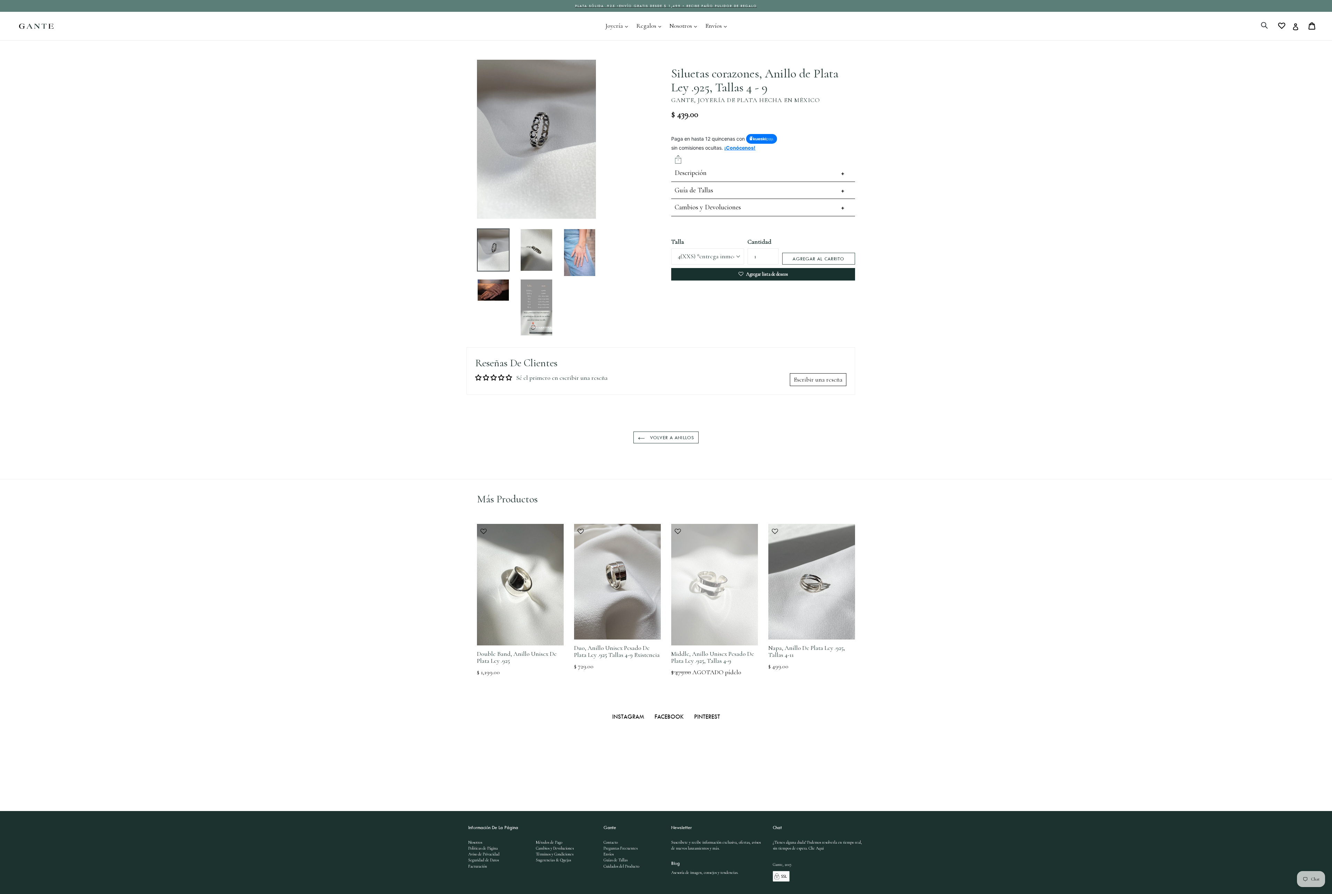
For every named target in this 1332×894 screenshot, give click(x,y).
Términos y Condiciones (554, 854)
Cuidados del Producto (621, 866)
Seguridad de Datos (483, 860)
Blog (675, 863)
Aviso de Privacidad (484, 854)
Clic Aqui (816, 848)
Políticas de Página (483, 848)
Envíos (717, 26)
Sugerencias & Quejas (553, 860)
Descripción (691, 173)
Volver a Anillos (671, 437)
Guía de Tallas (694, 190)
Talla (677, 241)
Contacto (611, 842)
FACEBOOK (670, 716)
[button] (520, 534)
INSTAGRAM (629, 716)
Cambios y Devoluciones (708, 207)
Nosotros (684, 26)
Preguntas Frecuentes (621, 848)
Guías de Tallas (615, 860)
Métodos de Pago (549, 842)
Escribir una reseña (818, 379)
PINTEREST (707, 716)
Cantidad (759, 241)
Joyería (618, 26)
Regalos (650, 26)
